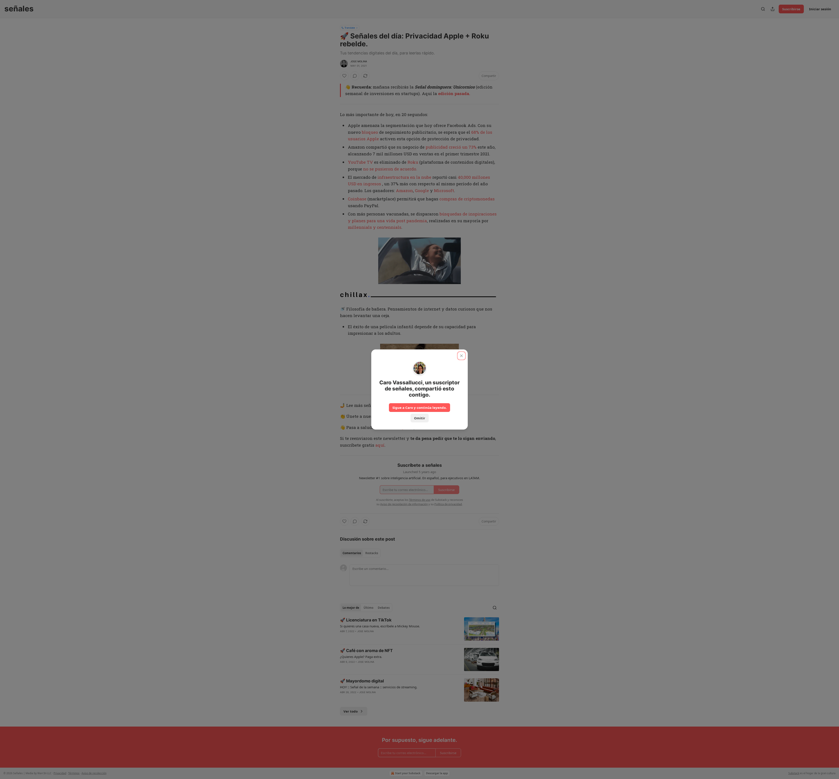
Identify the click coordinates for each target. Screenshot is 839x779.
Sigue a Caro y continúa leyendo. (419, 407)
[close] (461, 355)
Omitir (419, 418)
